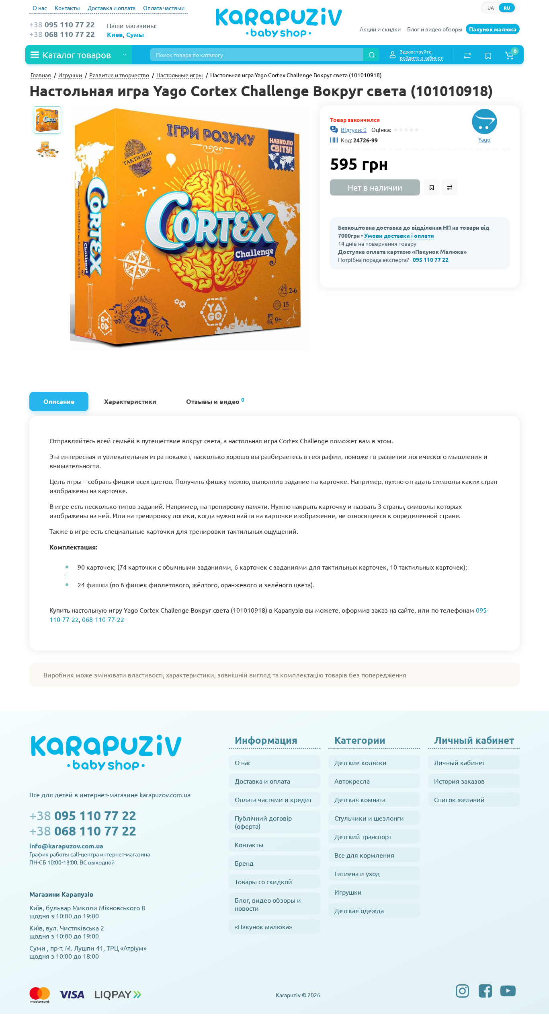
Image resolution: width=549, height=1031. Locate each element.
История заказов (459, 781)
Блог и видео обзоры (435, 29)
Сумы (135, 34)
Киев (115, 34)
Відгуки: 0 (354, 129)
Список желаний (459, 799)
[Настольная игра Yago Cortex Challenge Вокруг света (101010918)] (190, 227)
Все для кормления (364, 855)
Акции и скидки (380, 29)
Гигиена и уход (357, 873)
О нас (40, 7)
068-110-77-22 (103, 619)
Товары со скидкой (263, 881)
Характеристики (130, 401)
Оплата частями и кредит (273, 799)
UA (491, 7)
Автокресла (352, 781)
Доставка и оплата (111, 7)
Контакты (67, 7)
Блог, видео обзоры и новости (268, 904)
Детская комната (359, 799)
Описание (58, 401)
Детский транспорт (362, 836)
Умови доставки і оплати (399, 235)
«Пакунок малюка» (263, 926)
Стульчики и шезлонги (369, 818)
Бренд (244, 863)
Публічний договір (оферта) (263, 822)
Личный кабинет (459, 762)
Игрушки (348, 892)
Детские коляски (360, 762)
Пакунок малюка (492, 29)
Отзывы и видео (215, 400)
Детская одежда (359, 910)
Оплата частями (163, 7)
